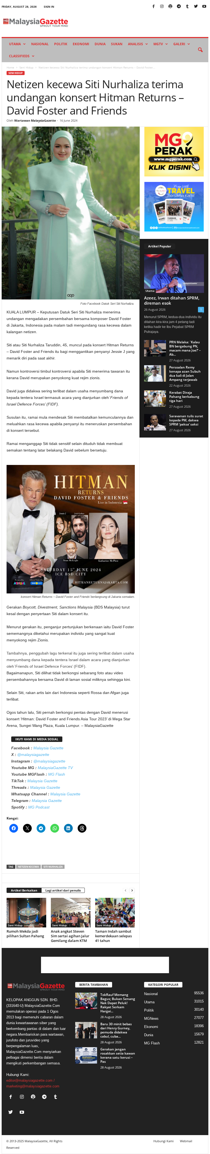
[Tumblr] (187, 7)
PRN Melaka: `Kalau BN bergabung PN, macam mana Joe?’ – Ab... (185, 348)
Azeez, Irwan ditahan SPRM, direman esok (171, 300)
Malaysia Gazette (48, 748)
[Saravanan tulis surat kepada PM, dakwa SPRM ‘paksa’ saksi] (155, 422)
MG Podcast (38, 807)
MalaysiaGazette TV (55, 767)
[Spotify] (170, 7)
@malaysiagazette (33, 754)
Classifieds (19, 56)
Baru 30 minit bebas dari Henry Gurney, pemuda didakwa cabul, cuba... (116, 1030)
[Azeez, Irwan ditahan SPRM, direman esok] (174, 273)
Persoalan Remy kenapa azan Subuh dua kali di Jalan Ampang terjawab (185, 373)
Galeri (179, 44)
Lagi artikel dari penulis (63, 890)
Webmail (186, 1141)
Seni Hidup (26, 67)
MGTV (158, 44)
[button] (200, 50)
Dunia (100, 44)
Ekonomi (81, 44)
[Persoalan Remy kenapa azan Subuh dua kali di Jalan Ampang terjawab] (155, 373)
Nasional (40, 44)
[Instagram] (162, 7)
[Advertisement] (71, 850)
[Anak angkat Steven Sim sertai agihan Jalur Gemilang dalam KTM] (71, 912)
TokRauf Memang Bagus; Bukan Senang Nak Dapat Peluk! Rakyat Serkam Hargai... (117, 1002)
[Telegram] (179, 7)
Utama (15, 44)
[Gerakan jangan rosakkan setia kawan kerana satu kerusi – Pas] (86, 1055)
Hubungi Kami (163, 1141)
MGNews (151, 1018)
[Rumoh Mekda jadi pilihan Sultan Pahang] (26, 912)
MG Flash (56, 774)
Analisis (135, 44)
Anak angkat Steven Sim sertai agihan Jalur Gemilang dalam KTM (70, 936)
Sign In (49, 6)
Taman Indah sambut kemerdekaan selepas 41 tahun (113, 936)
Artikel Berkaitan (24, 890)
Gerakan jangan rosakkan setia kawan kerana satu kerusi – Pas (117, 1055)
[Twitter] (195, 7)
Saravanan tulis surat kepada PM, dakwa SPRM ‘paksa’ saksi (186, 420)
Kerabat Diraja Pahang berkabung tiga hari (184, 396)
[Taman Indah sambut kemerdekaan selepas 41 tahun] (115, 912)
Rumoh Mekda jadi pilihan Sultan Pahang (25, 933)
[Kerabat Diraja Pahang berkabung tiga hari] (155, 398)
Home (10, 67)
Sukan (116, 44)
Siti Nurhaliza (53, 867)
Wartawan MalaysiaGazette (35, 120)
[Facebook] (153, 7)
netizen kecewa (28, 867)
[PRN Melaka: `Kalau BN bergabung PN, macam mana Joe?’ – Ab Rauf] (155, 348)
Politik (60, 44)
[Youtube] (204, 7)
